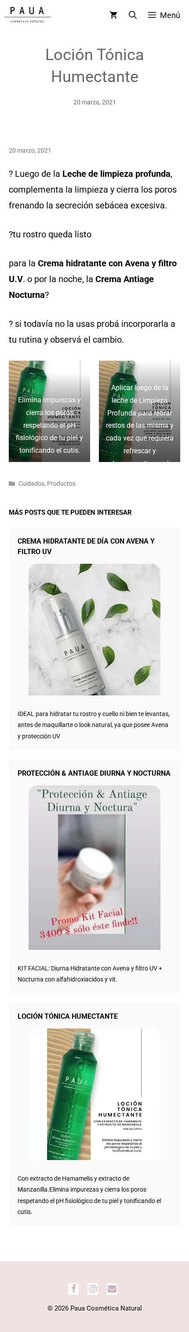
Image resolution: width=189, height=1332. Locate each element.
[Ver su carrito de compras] (113, 15)
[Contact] (112, 1289)
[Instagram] (92, 1289)
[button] (132, 15)
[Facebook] (73, 1289)
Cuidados (31, 483)
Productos (61, 483)
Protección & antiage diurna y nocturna (94, 773)
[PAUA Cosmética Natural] (27, 15)
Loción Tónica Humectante (68, 1016)
